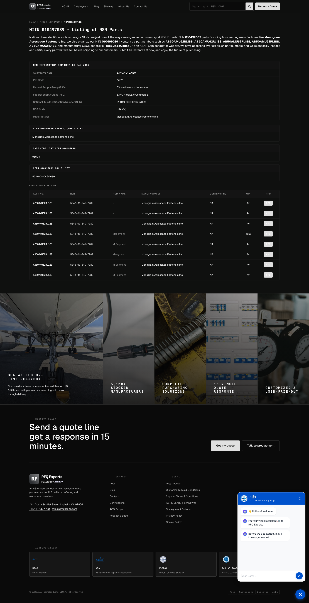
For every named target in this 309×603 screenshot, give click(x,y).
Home (32, 22)
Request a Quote (267, 6)
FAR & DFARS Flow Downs (181, 502)
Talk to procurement (260, 445)
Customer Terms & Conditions (183, 490)
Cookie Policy (174, 522)
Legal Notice (173, 483)
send (299, 576)
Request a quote (119, 515)
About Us (123, 6)
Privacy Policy (174, 515)
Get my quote (225, 445)
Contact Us (140, 6)
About (113, 483)
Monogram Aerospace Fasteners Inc (137, 116)
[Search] (249, 6)
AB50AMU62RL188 (42, 203)
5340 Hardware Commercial (133, 94)
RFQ (268, 203)
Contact (114, 496)
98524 (36, 156)
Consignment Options (178, 509)
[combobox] (219, 6)
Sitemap (109, 6)
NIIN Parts (54, 22)
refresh (300, 498)
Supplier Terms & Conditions (182, 496)
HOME (65, 6)
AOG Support (117, 509)
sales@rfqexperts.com (64, 508)
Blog (96, 6)
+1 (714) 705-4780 (39, 508)
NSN (42, 22)
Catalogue (80, 6)
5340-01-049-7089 (43, 176)
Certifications (117, 502)
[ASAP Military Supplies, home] (40, 6)
